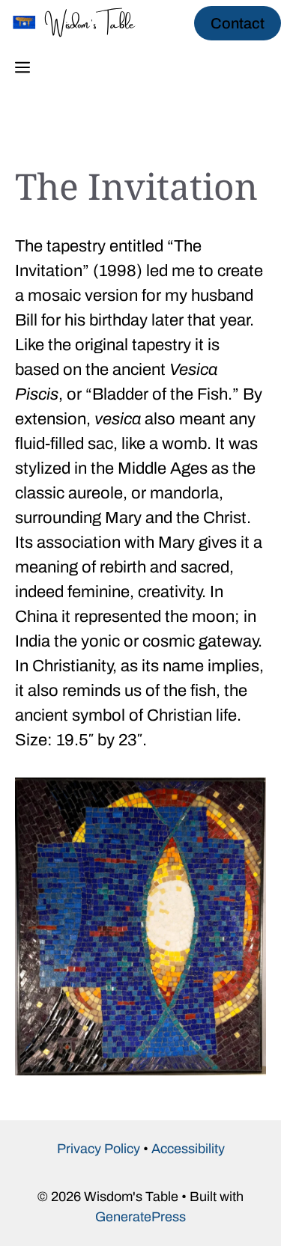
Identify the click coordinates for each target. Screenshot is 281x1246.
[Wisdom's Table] (82, 22)
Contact (238, 23)
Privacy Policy (98, 1148)
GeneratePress (140, 1216)
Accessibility (188, 1148)
